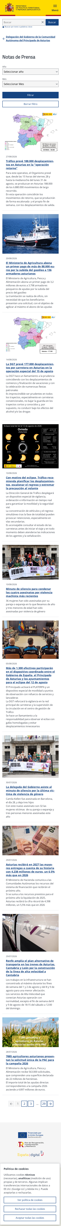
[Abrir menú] (55, 7)
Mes (4, 79)
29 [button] (43, 1104)
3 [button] (31, 1104)
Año (4, 66)
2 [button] (24, 1104)
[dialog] (30, 1194)
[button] (50, 1104)
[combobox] (30, 71)
